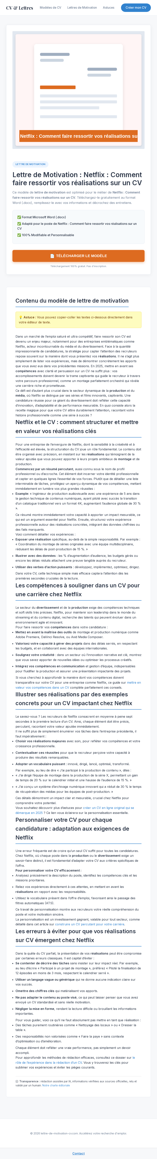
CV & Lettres (19, 8)
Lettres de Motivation (82, 7)
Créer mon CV (136, 7)
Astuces (108, 7)
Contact (78, 1153)
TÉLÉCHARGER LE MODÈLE (78, 256)
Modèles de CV (50, 7)
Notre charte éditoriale (56, 1085)
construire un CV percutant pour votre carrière (89, 924)
